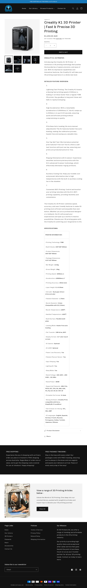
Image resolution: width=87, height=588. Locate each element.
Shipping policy (59, 585)
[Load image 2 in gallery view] (18, 60)
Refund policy (29, 585)
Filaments (8, 539)
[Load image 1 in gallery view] (9, 60)
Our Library (9, 533)
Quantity (47, 41)
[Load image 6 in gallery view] (18, 69)
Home (6, 530)
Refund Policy (35, 536)
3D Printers (8, 536)
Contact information (70, 585)
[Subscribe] (36, 569)
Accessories (9, 546)
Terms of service (48, 585)
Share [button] (48, 436)
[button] (73, 8)
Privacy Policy (35, 533)
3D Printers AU (19, 585)
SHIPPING (59, 38)
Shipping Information (38, 539)
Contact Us (8, 549)
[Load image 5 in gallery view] (9, 69)
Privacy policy (38, 585)
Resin (6, 542)
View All (42, 509)
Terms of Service (37, 530)
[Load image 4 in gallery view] (36, 60)
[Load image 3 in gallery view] (27, 60)
